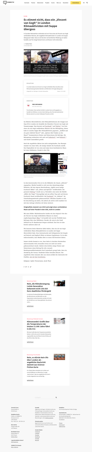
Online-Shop (14, 437)
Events (53, 3)
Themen (33, 3)
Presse (60, 423)
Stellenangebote (49, 418)
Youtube (37, 435)
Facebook (37, 437)
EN (84, 3)
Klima (25, 16)
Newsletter (65, 3)
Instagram (37, 431)
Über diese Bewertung (36, 106)
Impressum (62, 425)
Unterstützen (75, 3)
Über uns (59, 3)
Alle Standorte (14, 442)
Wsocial (37, 440)
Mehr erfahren (14, 447)
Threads (37, 438)
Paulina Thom (29, 44)
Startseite (26, 3)
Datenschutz (62, 426)
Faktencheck (40, 3)
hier (76, 409)
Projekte (47, 3)
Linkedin (37, 433)
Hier (36, 423)
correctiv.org (8, 3)
